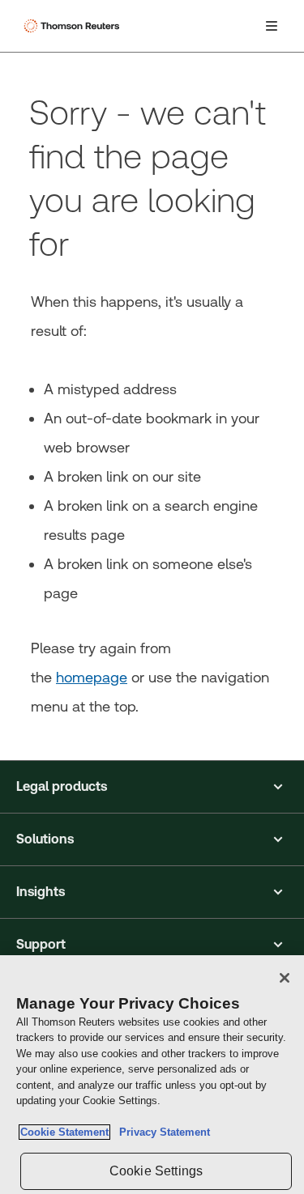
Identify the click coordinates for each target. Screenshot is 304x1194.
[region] (152, 1074)
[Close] (284, 978)
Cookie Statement (64, 1132)
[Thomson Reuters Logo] (73, 26)
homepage (91, 677)
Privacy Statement (161, 1132)
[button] (152, 787)
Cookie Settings (156, 1171)
